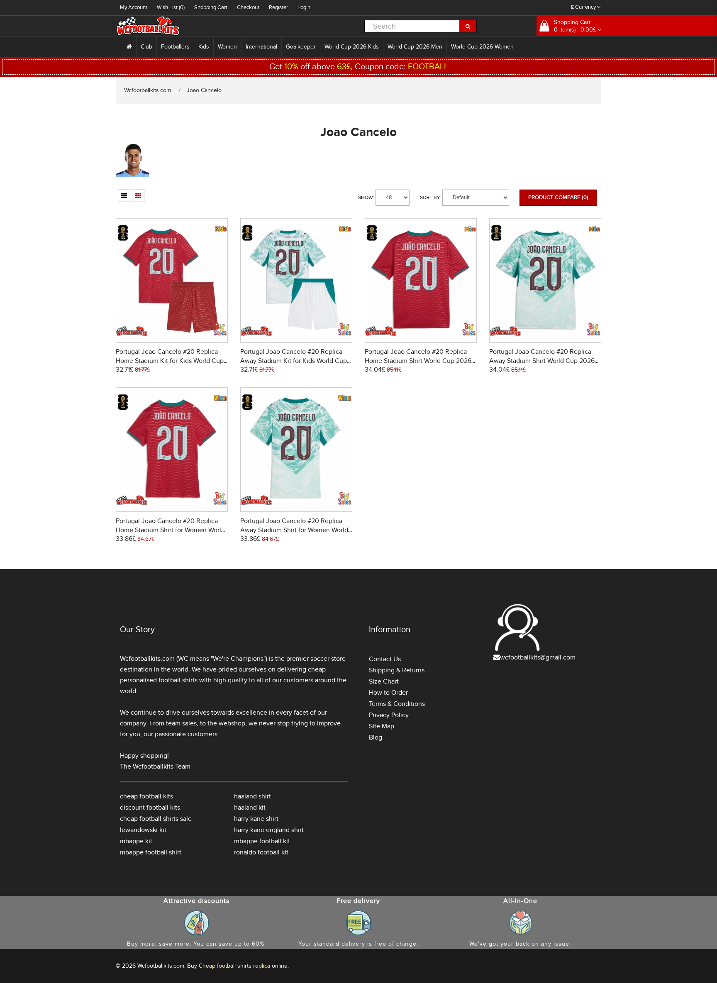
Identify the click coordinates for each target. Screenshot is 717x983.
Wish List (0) (171, 7)
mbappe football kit (262, 841)
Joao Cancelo (204, 90)
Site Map (381, 726)
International (261, 46)
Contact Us (385, 659)
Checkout (248, 7)
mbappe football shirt (150, 852)
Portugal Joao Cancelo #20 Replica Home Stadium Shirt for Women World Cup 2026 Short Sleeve (170, 530)
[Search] (468, 26)
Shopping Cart (210, 7)
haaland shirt (252, 796)
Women (227, 46)
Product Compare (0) (558, 197)
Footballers (175, 46)
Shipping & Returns (396, 670)
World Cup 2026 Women (482, 46)
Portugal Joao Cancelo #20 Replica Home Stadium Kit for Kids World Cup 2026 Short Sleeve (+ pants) (170, 361)
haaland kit (250, 807)
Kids (203, 46)
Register (278, 7)
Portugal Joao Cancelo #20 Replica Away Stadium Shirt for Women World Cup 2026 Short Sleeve (294, 530)
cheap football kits (146, 796)
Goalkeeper (301, 46)
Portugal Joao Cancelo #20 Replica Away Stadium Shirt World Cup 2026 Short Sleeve (542, 361)
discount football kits (150, 807)
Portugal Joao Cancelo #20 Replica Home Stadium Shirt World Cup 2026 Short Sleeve (418, 361)
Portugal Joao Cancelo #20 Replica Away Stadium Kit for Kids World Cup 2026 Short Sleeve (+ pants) (293, 361)
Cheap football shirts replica (234, 965)
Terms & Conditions (397, 704)
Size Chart (384, 681)
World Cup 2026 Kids (351, 46)
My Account (133, 7)
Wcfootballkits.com (147, 90)
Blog (375, 737)
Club (146, 46)
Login (304, 7)
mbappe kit (136, 841)
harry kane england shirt (269, 830)
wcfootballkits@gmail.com (538, 657)
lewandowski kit (143, 830)
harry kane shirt (256, 819)
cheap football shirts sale (156, 819)
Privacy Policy (389, 715)
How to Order (388, 693)
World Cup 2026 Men (415, 46)
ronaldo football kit (261, 852)
